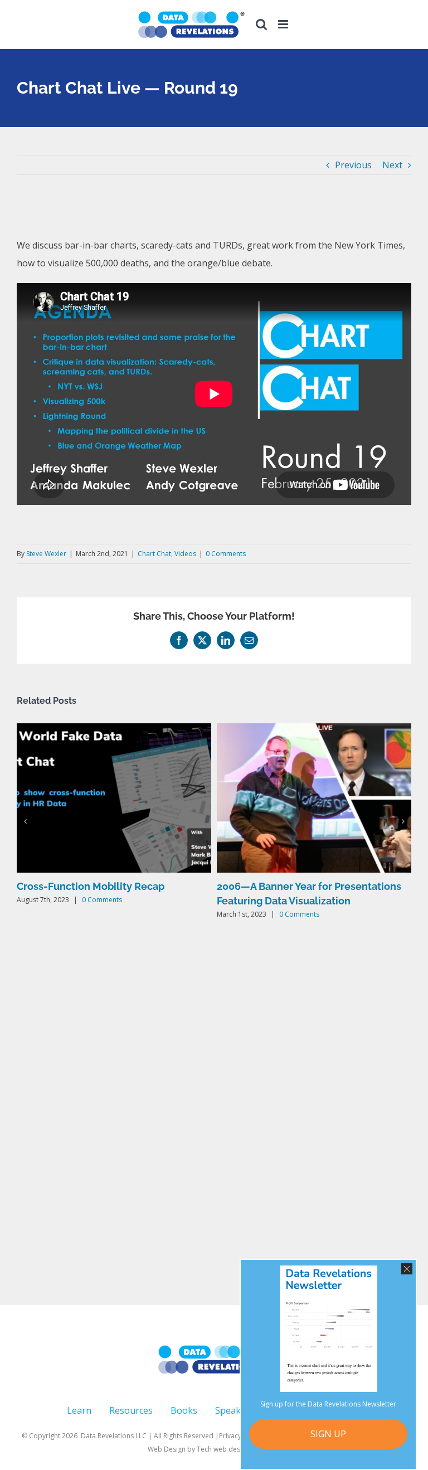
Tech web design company (239, 1449)
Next (392, 165)
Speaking (234, 1410)
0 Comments (226, 553)
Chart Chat (154, 553)
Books (184, 1410)
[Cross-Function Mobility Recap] (114, 729)
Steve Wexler (46, 553)
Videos (185, 553)
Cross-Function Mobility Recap (90, 886)
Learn (79, 1410)
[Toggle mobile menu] (284, 24)
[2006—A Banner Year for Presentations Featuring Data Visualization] (314, 729)
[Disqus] (214, 1114)
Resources (131, 1410)
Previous (353, 165)
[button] (25, 821)
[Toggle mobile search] (261, 24)
